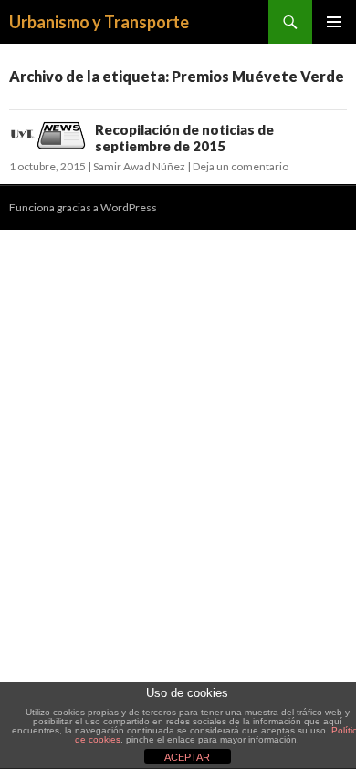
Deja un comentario (240, 166)
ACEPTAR (187, 757)
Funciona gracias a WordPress (83, 207)
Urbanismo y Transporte (99, 22)
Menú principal (334, 22)
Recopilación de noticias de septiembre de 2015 (184, 137)
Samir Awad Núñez (139, 166)
